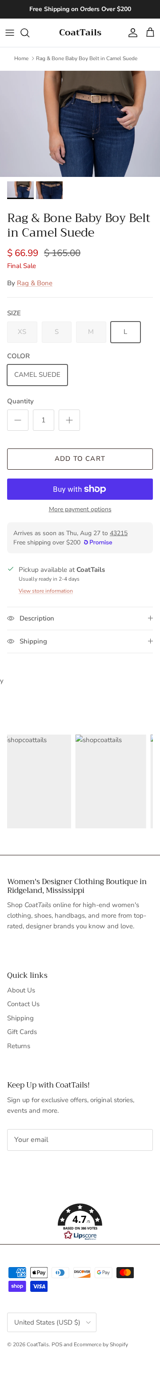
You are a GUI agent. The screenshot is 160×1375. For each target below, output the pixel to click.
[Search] (29, 32)
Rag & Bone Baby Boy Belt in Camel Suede (86, 58)
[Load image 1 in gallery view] (80, 124)
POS (57, 1344)
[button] (80, 1222)
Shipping (20, 1018)
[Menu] (10, 32)
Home (21, 58)
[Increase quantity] (69, 420)
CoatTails (38, 1344)
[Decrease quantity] (17, 420)
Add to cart (80, 458)
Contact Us (23, 1004)
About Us (21, 990)
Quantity (20, 401)
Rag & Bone (34, 283)
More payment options (80, 509)
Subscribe (37, 1168)
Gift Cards (22, 1031)
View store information (46, 590)
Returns (18, 1046)
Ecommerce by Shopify (101, 1344)
